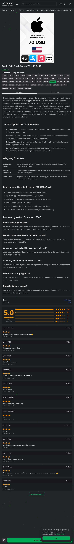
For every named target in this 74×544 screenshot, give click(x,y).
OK (56, 538)
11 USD (60, 75)
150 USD (41, 85)
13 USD (4, 79)
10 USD (53, 75)
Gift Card (67, 300)
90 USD (11, 85)
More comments (35, 494)
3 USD (10, 75)
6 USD (29, 75)
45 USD (18, 82)
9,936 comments (8, 320)
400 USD (20, 88)
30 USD (66, 79)
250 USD (63, 85)
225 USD (56, 85)
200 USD (48, 85)
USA (69, 302)
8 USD (41, 75)
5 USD (23, 75)
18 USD (39, 79)
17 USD (32, 79)
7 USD (35, 75)
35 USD (4, 82)
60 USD (39, 82)
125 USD (33, 85)
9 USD (47, 75)
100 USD (25, 85)
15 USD (18, 79)
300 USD (13, 88)
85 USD (4, 85)
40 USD (11, 82)
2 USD (4, 75)
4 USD (16, 75)
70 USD (52, 82)
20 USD (52, 79)
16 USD (25, 79)
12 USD (67, 75)
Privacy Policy (60, 534)
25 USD (59, 79)
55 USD (32, 82)
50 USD (25, 82)
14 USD (11, 79)
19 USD (45, 79)
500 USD (28, 88)
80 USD (66, 82)
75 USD (59, 82)
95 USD (18, 85)
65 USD (45, 82)
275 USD (5, 88)
